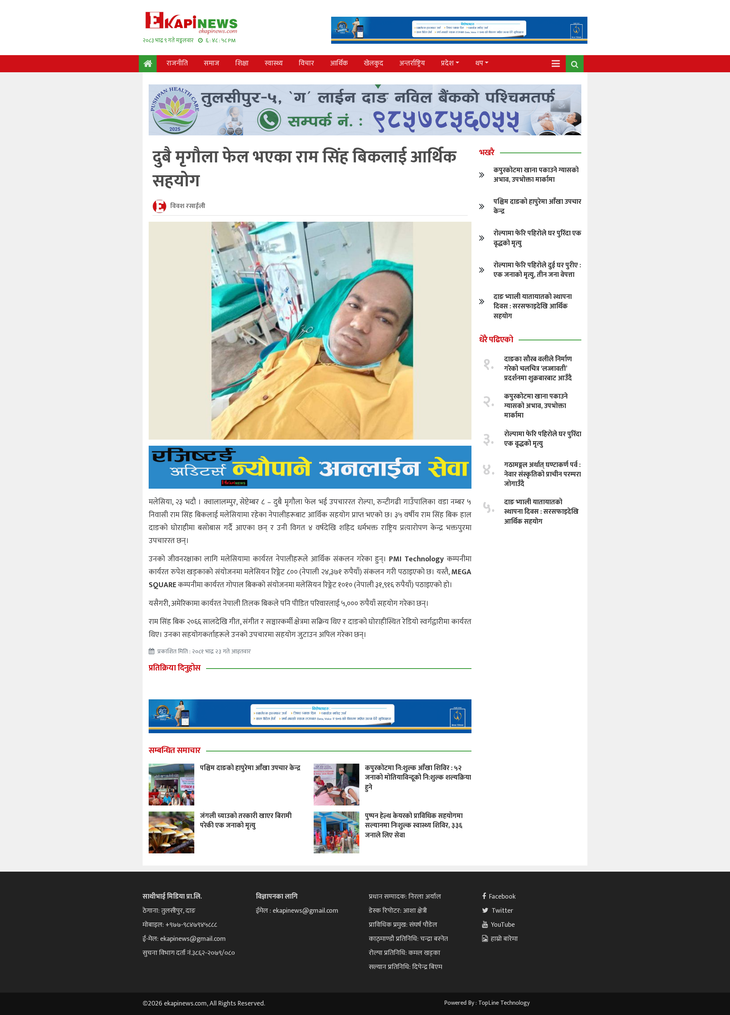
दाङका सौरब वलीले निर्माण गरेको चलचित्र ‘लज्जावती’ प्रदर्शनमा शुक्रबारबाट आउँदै (538, 369)
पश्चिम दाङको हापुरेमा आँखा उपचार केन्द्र (250, 768)
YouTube (503, 925)
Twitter (502, 911)
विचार (306, 63)
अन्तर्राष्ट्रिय (412, 63)
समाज (211, 63)
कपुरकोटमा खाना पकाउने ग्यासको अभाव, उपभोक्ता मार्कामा (536, 175)
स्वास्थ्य (274, 63)
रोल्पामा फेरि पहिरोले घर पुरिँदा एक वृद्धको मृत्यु (537, 238)
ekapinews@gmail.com (193, 939)
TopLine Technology (504, 1003)
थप (479, 63)
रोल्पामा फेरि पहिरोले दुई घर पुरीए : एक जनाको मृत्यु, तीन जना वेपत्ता (537, 270)
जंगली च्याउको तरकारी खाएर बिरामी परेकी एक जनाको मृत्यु (246, 820)
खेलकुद (373, 63)
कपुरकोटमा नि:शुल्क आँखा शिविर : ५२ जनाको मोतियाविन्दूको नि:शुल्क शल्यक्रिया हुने (418, 777)
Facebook (502, 896)
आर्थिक (339, 63)
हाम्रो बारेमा (504, 939)
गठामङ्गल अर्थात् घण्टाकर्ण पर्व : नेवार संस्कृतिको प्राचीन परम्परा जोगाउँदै (542, 474)
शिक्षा (242, 63)
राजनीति (177, 63)
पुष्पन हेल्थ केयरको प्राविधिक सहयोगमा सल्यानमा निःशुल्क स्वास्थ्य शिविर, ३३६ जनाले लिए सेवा (414, 825)
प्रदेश (447, 63)
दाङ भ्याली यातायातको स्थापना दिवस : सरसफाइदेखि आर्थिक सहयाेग (533, 306)
